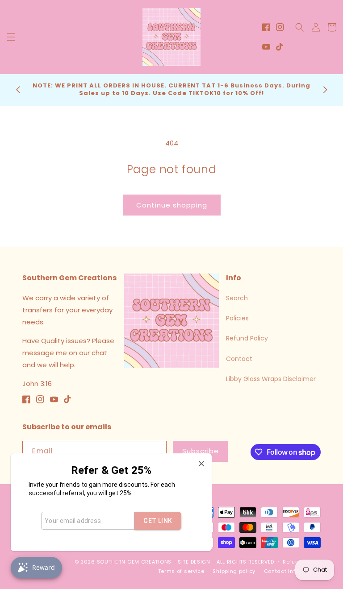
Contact (239, 358)
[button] (11, 37)
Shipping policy (234, 571)
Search (237, 298)
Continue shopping (171, 205)
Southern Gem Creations (134, 561)
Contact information (292, 571)
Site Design (194, 561)
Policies (237, 318)
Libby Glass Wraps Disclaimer (271, 378)
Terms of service (181, 571)
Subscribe (200, 451)
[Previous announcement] (18, 90)
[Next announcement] (325, 90)
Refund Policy (247, 338)
